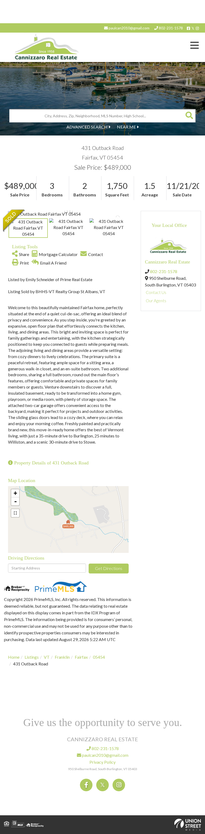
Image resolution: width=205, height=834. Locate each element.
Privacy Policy (102, 762)
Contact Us (156, 292)
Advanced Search (87, 126)
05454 (99, 657)
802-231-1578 (170, 28)
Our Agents (156, 300)
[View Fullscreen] (15, 513)
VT (47, 657)
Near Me (126, 126)
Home (13, 657)
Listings (32, 657)
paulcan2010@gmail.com (128, 28)
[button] (189, 115)
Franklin (62, 657)
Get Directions (108, 568)
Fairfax (81, 657)
